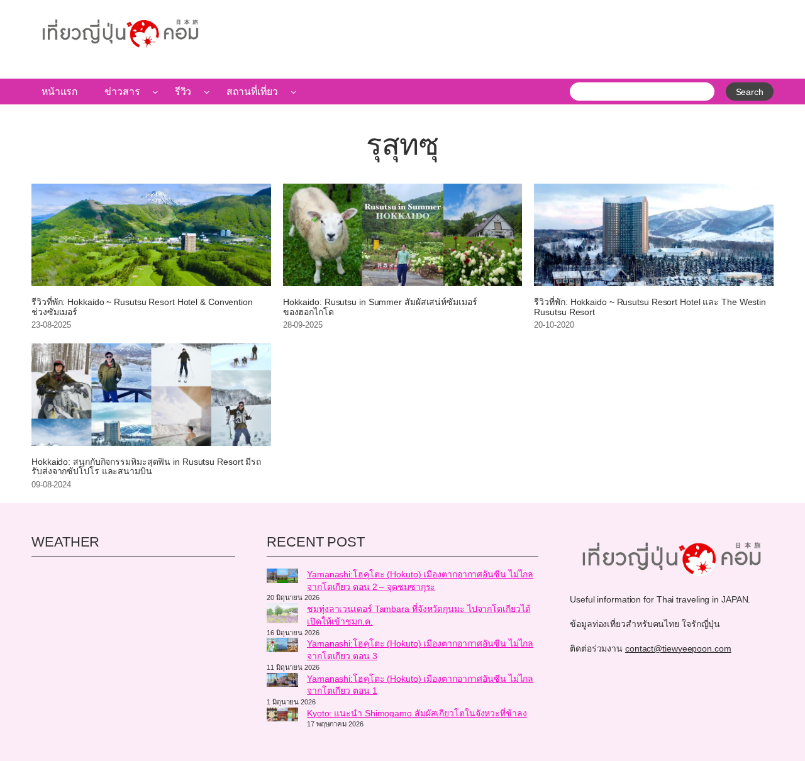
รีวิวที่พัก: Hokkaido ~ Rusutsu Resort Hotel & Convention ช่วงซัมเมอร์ (142, 307)
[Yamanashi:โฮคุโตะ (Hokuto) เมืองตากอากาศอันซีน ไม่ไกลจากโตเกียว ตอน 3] (282, 646)
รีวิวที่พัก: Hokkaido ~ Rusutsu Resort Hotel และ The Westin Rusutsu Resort (650, 307)
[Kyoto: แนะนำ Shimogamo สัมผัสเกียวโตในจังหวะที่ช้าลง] (282, 716)
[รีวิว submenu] (207, 92)
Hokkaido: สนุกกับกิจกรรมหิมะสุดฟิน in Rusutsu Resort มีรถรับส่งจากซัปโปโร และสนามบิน (146, 467)
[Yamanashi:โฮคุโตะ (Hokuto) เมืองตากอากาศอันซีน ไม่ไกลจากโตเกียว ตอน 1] (282, 682)
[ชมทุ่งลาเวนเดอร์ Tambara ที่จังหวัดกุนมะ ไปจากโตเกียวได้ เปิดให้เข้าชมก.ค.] (282, 615)
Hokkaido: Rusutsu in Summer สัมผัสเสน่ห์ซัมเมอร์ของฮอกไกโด (380, 307)
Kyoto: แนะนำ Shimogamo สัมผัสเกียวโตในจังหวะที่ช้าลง (417, 713)
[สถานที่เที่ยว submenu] (294, 92)
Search (749, 92)
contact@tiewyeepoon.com (678, 648)
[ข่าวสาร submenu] (155, 92)
